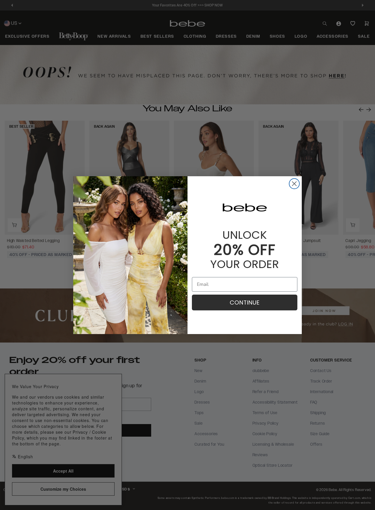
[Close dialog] (294, 184)
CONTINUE (245, 302)
